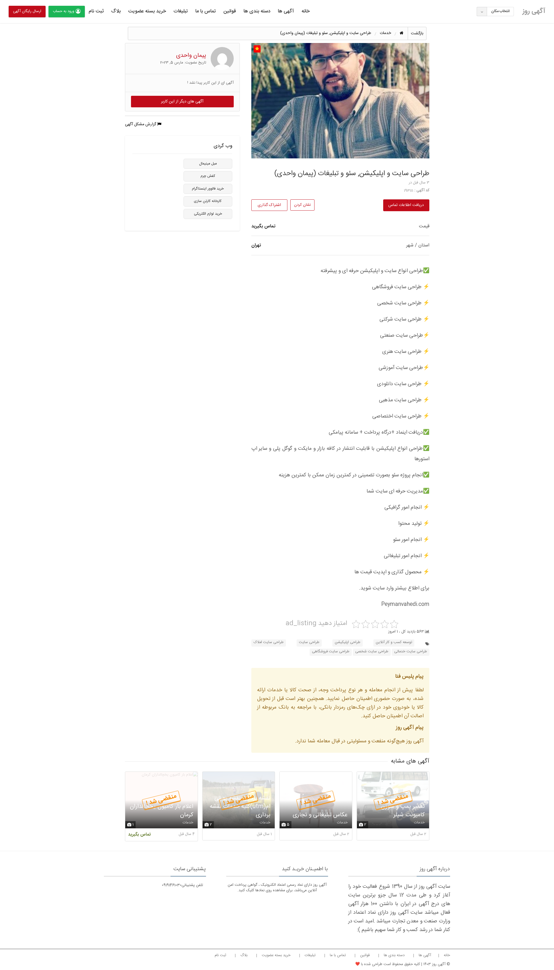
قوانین (229, 11)
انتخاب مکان (500, 11)
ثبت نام (96, 11)
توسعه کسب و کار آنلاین (394, 642)
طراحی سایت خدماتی (410, 652)
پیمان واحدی (191, 55)
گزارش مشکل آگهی (141, 124)
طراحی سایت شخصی (371, 652)
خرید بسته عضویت (147, 11)
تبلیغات (180, 11)
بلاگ (116, 11)
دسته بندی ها (257, 11)
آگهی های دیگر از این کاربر (182, 101)
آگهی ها (286, 11)
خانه (306, 11)
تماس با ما (205, 11)
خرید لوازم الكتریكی (208, 214)
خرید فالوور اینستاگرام (208, 189)
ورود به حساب (63, 11)
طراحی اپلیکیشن (347, 642)
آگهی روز (534, 11)
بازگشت (417, 33)
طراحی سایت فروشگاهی (330, 652)
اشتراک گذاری (269, 205)
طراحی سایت (309, 642)
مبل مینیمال (208, 164)
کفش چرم (208, 176)
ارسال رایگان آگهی (27, 11)
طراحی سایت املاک (269, 642)
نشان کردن (302, 205)
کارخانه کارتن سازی (208, 201)
